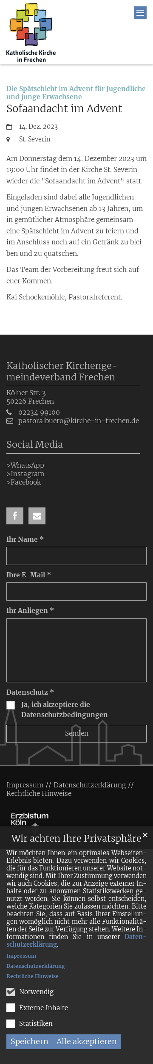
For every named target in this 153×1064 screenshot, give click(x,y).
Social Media (34, 444)
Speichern (29, 1041)
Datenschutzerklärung (35, 966)
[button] (14, 515)
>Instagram (25, 474)
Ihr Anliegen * (30, 611)
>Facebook (23, 482)
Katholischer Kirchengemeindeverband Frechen (62, 371)
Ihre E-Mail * (28, 575)
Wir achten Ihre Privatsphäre (76, 838)
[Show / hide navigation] (140, 12)
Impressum (21, 956)
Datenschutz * (30, 692)
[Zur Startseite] (31, 32)
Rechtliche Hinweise (32, 976)
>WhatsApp (25, 465)
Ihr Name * (25, 539)
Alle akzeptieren (87, 1041)
